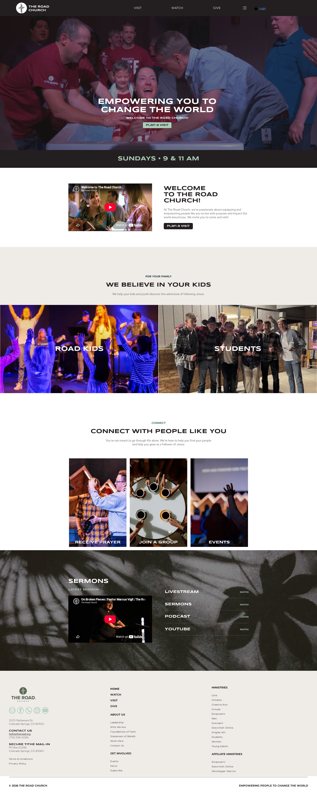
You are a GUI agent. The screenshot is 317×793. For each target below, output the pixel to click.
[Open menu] (245, 7)
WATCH (244, 604)
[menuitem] (137, 8)
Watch (244, 592)
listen (245, 616)
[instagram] (37, 711)
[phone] (28, 711)
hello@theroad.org (20, 734)
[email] (12, 711)
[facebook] (20, 711)
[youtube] (45, 711)
